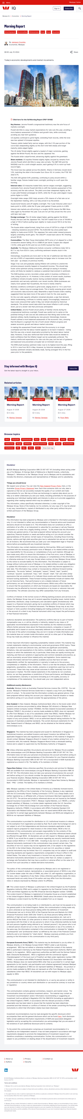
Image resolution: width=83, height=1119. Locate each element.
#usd (43, 439)
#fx (18, 448)
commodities (22, 32)
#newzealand (53, 439)
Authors (9, 1062)
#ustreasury (9, 448)
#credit (71, 439)
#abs (38, 448)
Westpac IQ (6, 16)
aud (48, 32)
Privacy (28, 1059)
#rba (51, 443)
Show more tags (48, 448)
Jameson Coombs (19, 42)
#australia (15, 439)
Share (74, 52)
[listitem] (16, 404)
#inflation (27, 443)
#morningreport (13, 399)
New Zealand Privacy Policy (50, 486)
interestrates (34, 32)
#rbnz (31, 448)
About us (9, 1059)
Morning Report (15, 404)
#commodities (68, 443)
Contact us (48, 1059)
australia (56, 32)
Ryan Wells (64, 418)
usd (42, 32)
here (59, 1016)
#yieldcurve (9, 443)
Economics (15, 16)
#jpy (23, 448)
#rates (63, 439)
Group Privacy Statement (24, 488)
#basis (58, 443)
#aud (7, 439)
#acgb (19, 443)
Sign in (56, 8)
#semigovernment (40, 443)
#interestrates (26, 439)
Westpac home (75, 2)
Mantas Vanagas (15, 418)
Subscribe (69, 8)
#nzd (36, 439)
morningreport (10, 32)
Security (28, 1062)
